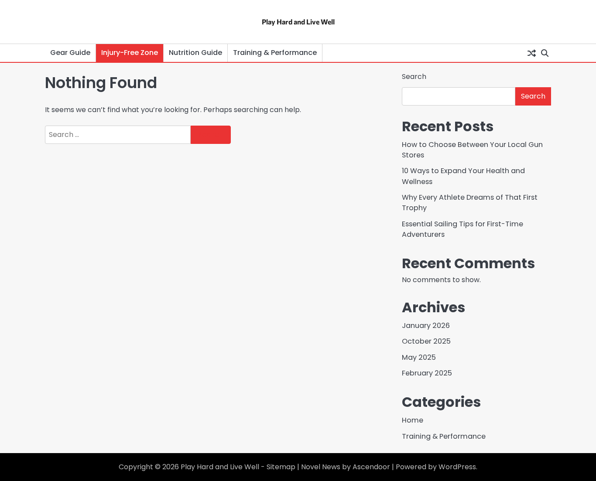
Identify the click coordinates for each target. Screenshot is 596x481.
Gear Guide (70, 53)
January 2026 (426, 326)
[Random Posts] (531, 52)
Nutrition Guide (195, 53)
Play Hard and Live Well (298, 21)
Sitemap (281, 467)
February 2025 (427, 373)
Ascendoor (371, 467)
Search (414, 77)
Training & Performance (275, 53)
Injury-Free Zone (129, 53)
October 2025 (426, 341)
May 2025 (419, 357)
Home (412, 420)
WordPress (457, 467)
